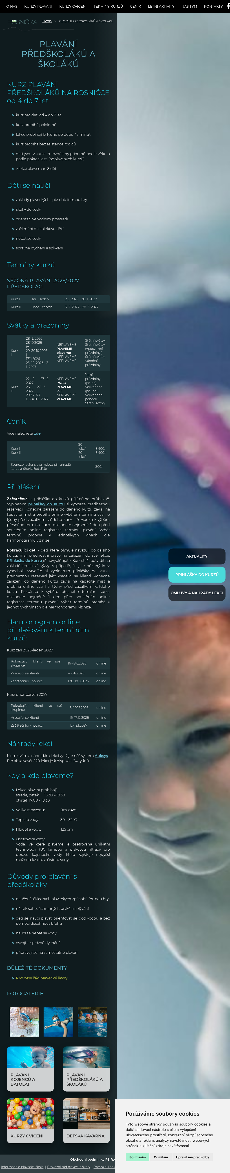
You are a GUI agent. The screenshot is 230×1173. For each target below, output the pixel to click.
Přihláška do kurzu (24, 560)
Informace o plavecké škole (22, 1167)
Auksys (101, 756)
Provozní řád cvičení (109, 1167)
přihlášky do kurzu (46, 504)
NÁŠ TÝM (189, 6)
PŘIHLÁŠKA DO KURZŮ (197, 575)
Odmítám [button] (161, 1157)
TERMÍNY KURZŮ (108, 6)
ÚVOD (47, 21)
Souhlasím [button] (137, 1157)
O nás (11, 6)
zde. (38, 433)
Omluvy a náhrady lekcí (197, 593)
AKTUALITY (197, 556)
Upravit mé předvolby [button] (192, 1157)
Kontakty (213, 6)
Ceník (135, 6)
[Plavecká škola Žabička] (25, 21)
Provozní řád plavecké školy (68, 1167)
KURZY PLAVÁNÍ (38, 6)
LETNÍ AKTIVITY (161, 6)
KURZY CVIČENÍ (73, 6)
